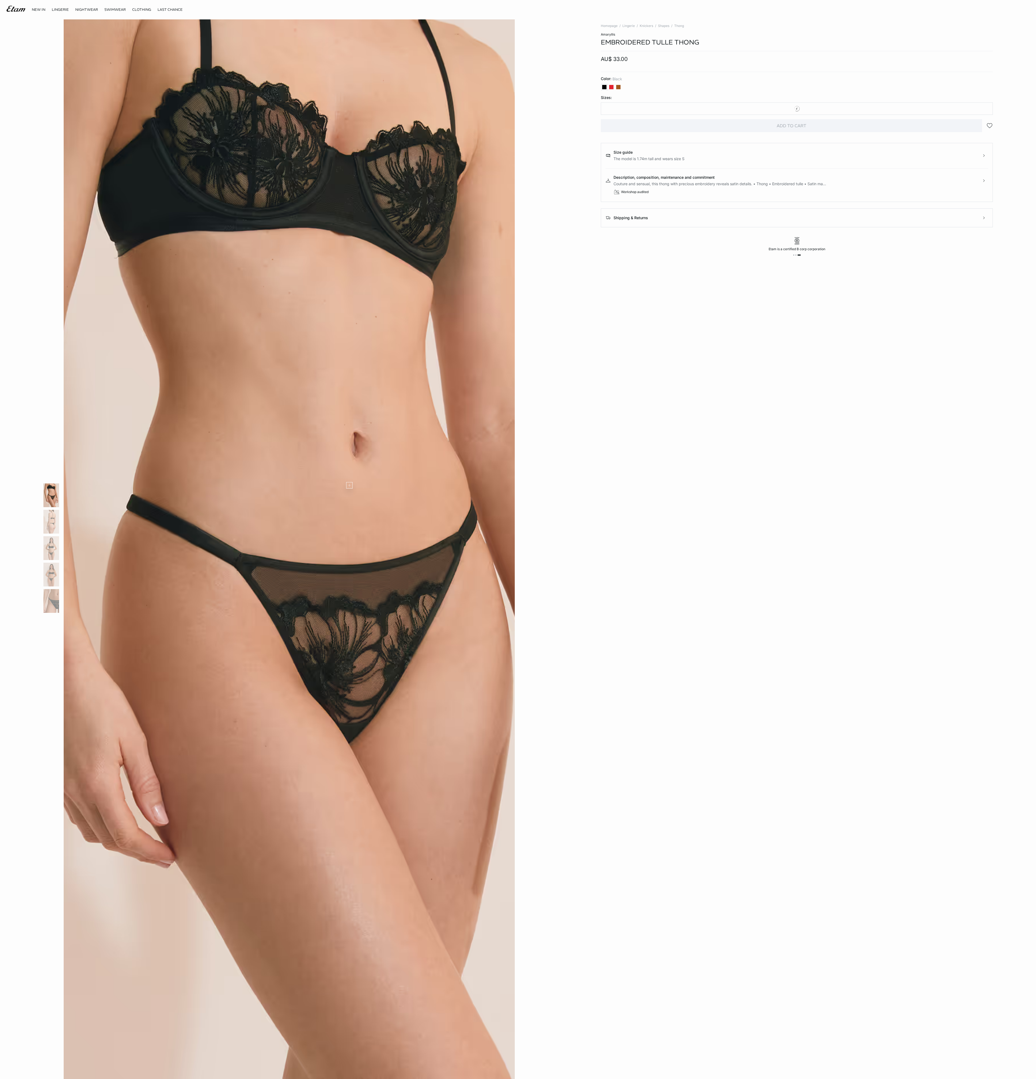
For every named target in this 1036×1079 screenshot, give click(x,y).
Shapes (663, 26)
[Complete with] (349, 485)
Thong (679, 26)
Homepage (609, 26)
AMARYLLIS (608, 34)
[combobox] (797, 108)
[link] (38, 9)
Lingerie (628, 26)
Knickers (646, 26)
